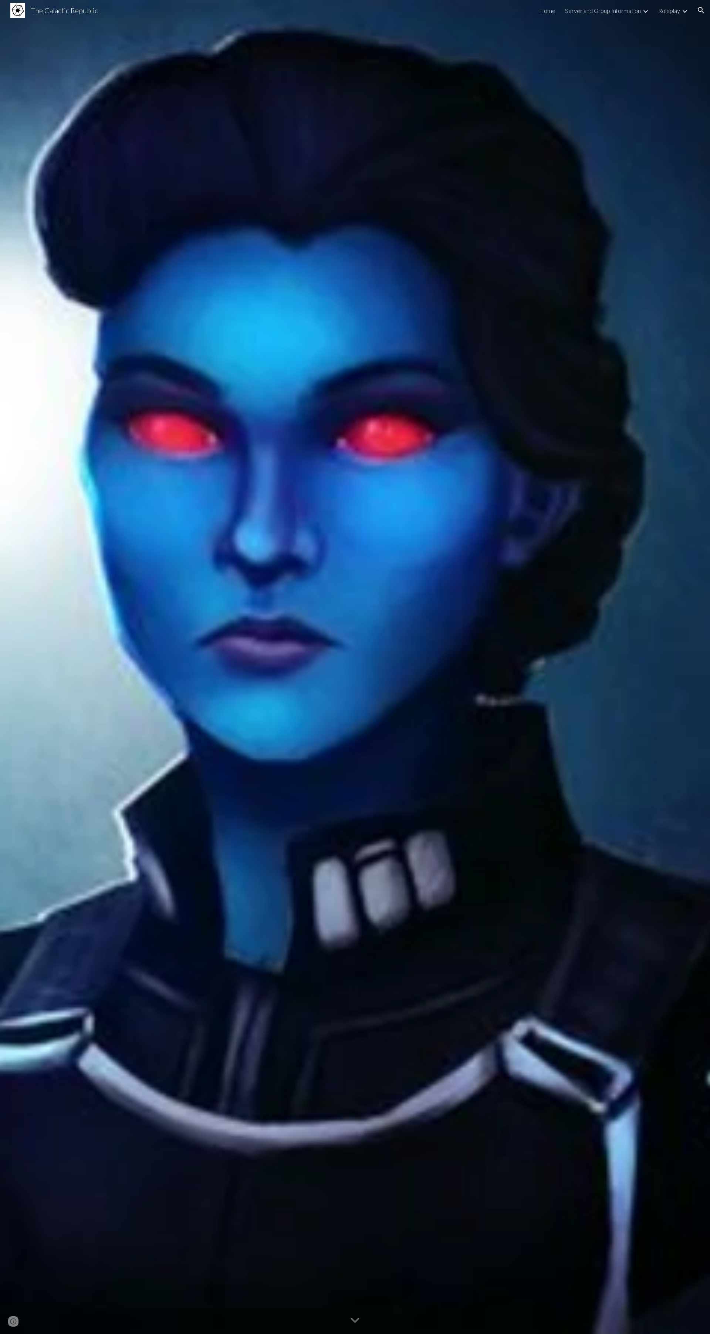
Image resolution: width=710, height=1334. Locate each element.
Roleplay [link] (669, 10)
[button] (701, 10)
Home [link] (547, 10)
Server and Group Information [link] (603, 10)
